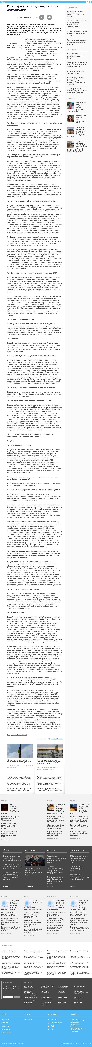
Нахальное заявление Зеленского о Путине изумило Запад (56, 967)
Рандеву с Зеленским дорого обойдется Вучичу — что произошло (80, 963)
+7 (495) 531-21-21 (75, 1024)
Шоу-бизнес (13, 2)
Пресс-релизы (44, 2)
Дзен (52, 1029)
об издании (28, 1020)
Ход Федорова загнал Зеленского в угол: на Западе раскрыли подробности (80, 967)
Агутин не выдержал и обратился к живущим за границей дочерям (19, 789)
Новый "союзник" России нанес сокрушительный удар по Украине (33, 951)
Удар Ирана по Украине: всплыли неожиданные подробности (9, 951)
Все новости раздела (6, 839)
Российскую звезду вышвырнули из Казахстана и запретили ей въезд (33, 967)
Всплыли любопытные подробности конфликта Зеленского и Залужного (56, 963)
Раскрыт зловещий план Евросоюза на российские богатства (49, 784)
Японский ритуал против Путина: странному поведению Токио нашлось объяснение (79, 973)
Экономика (27, 2)
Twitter (53, 1026)
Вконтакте (54, 1020)
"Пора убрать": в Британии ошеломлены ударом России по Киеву (80, 957)
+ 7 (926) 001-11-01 (75, 1030)
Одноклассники (56, 1023)
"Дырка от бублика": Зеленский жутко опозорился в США (79, 951)
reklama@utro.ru (74, 1031)
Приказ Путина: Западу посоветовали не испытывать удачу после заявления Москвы (57, 952)
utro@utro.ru (73, 1026)
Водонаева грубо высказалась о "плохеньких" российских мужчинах (49, 789)
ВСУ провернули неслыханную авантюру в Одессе (32, 963)
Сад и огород (36, 2)
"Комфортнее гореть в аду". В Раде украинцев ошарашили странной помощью (33, 973)
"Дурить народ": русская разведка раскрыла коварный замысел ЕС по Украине (56, 957)
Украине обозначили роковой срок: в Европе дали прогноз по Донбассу (19, 784)
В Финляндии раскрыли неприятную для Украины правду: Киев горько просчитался (10, 957)
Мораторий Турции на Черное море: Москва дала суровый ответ (10, 973)
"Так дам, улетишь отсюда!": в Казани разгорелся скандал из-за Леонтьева (49, 778)
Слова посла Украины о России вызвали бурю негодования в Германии (34, 957)
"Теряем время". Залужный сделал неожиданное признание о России (19, 778)
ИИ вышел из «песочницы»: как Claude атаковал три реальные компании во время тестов (57, 973)
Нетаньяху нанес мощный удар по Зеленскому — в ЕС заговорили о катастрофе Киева (10, 967)
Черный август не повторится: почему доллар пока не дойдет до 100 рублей (11, 963)
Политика (20, 2)
